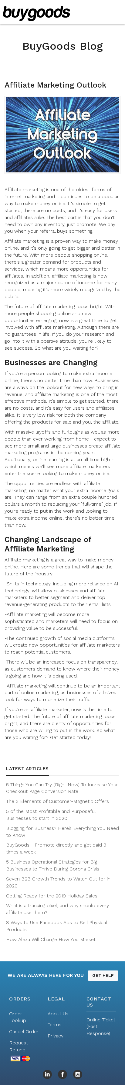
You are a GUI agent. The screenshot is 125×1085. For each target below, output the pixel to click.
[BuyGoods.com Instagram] (77, 1074)
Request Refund (18, 1046)
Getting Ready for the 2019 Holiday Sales (51, 896)
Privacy (55, 1036)
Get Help (103, 975)
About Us (58, 1014)
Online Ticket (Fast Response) (100, 1027)
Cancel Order (24, 1031)
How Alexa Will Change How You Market (51, 939)
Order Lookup (17, 1017)
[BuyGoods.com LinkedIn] (47, 1074)
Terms (54, 1024)
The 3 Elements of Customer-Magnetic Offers (57, 801)
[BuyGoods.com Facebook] (62, 1074)
